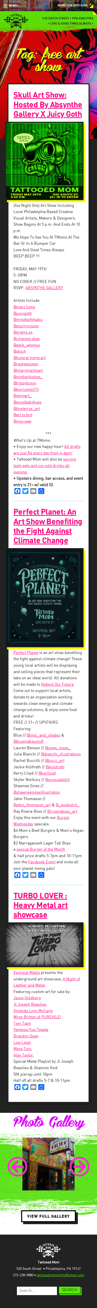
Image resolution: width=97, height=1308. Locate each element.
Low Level (22, 1043)
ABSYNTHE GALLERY (44, 288)
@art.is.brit (22, 415)
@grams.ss (23, 332)
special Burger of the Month (40, 849)
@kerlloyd (47, 773)
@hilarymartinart (28, 371)
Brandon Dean (26, 1036)
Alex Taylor (23, 1055)
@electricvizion (26, 326)
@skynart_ (22, 396)
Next (80, 1167)
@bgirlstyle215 (26, 390)
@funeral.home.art (29, 358)
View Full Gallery (48, 1216)
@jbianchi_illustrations (61, 754)
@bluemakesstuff (28, 742)
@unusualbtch (57, 780)
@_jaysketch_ (67, 805)
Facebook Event (41, 862)
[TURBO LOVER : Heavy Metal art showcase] (48, 944)
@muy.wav (22, 421)
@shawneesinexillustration (36, 792)
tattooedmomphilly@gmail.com (60, 1275)
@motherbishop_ (28, 377)
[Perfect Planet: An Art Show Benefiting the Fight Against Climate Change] (48, 597)
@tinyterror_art (26, 409)
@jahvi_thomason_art (32, 805)
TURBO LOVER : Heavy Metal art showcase (40, 905)
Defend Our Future (57, 685)
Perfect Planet (25, 653)
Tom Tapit (22, 1024)
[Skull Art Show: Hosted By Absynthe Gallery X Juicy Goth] (48, 161)
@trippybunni (24, 383)
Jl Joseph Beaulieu (30, 1004)
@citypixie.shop (26, 339)
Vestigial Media (26, 973)
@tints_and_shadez (43, 735)
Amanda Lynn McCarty (33, 1011)
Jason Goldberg (27, 998)
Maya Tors (22, 1049)
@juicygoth (22, 313)
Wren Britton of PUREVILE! (37, 1017)
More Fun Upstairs (73, 5)
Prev (17, 1167)
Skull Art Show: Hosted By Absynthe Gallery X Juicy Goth (47, 105)
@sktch (19, 351)
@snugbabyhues (27, 402)
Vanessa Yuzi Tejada (30, 1030)
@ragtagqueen (25, 364)
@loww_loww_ (58, 748)
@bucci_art (54, 761)
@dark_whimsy (26, 345)
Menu (13, 5)
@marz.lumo (24, 307)
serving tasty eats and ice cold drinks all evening (44, 465)
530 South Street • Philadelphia (67, 18)
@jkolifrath (55, 767)
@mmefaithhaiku (28, 320)
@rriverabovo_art (62, 812)
